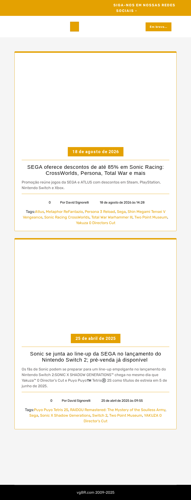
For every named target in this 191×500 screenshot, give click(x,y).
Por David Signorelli (74, 202)
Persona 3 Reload (100, 211)
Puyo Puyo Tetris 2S (51, 410)
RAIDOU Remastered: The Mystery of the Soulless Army (117, 410)
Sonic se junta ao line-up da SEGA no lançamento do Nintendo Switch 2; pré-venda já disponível (95, 357)
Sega (121, 211)
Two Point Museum (150, 217)
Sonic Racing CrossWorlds (66, 217)
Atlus (39, 211)
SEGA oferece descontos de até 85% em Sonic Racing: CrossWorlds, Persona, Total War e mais (95, 170)
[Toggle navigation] (74, 27)
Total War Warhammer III (112, 217)
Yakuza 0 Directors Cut (95, 223)
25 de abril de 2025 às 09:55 (122, 401)
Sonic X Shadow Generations (65, 415)
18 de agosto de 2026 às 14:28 (122, 202)
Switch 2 (99, 415)
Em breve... (158, 26)
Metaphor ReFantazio (64, 211)
